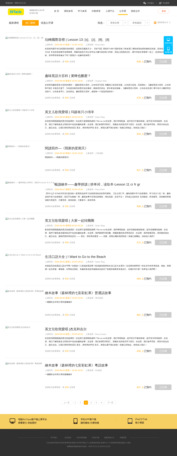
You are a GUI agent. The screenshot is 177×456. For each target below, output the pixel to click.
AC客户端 (95, 438)
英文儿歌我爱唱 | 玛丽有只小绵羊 (69, 112)
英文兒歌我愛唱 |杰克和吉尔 (66, 329)
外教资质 (123, 438)
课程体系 (68, 11)
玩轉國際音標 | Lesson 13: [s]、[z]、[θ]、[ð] (77, 39)
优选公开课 (47, 22)
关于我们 (54, 438)
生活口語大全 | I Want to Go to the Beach (75, 257)
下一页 (110, 403)
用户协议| (82, 443)
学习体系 (82, 11)
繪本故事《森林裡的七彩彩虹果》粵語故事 (76, 365)
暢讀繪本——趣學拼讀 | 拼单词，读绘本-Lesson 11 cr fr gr (97, 184)
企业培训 (67, 438)
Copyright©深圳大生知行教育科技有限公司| (62, 443)
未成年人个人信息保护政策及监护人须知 (116, 443)
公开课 (122, 11)
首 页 (56, 11)
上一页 (67, 403)
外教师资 (96, 11)
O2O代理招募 (82, 438)
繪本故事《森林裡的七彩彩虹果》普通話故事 (78, 293)
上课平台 (110, 11)
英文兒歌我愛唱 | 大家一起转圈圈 (69, 220)
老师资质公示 (162, 22)
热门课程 (30, 22)
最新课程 (14, 22)
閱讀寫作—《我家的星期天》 (66, 148)
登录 (67, 61)
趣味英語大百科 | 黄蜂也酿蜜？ (68, 76)
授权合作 (135, 11)
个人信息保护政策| (93, 443)
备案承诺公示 (109, 438)
